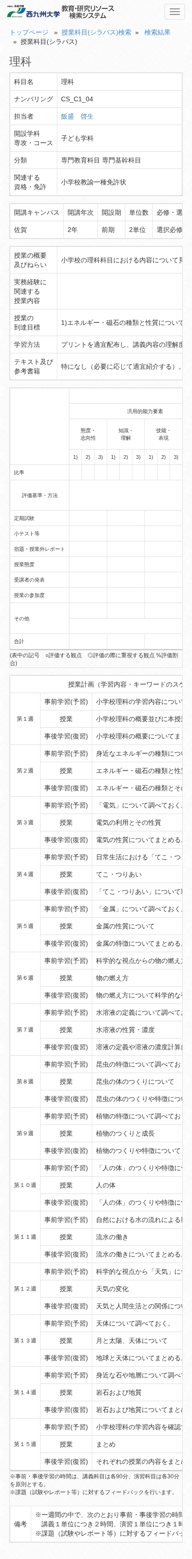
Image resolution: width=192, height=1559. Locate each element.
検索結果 (157, 32)
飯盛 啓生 (77, 116)
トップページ (28, 32)
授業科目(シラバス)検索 (96, 32)
